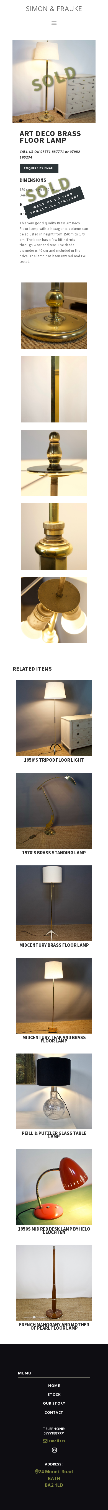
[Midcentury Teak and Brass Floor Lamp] (54, 960)
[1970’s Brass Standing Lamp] (54, 775)
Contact (54, 1412)
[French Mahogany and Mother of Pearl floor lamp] (54, 1247)
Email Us (57, 1440)
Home (54, 1385)
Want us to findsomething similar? (55, 203)
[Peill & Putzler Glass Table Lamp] (54, 1056)
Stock (54, 1394)
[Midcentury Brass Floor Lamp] (54, 868)
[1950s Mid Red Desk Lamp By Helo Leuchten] (54, 1152)
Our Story (54, 1403)
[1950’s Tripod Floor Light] (54, 683)
